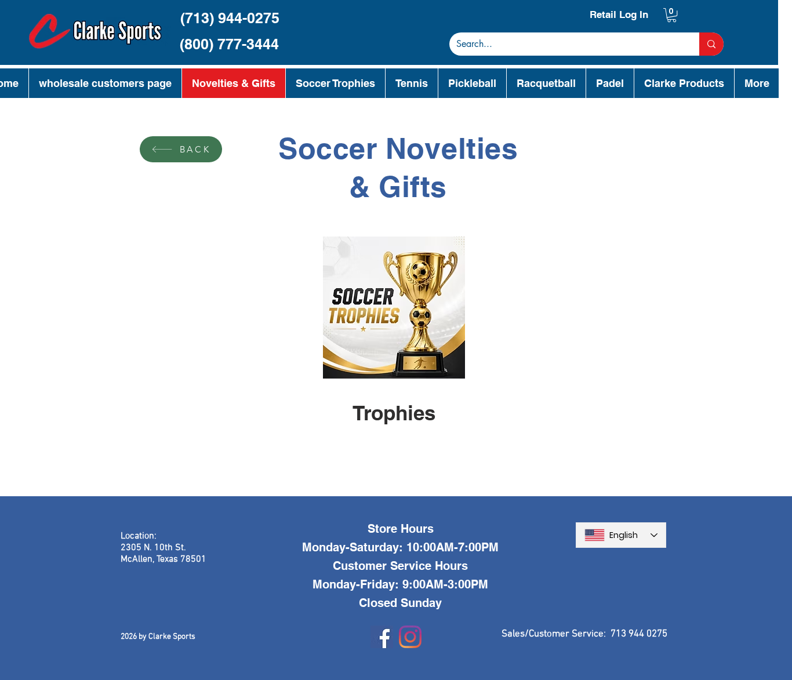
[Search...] (711, 44)
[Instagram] (410, 637)
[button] (671, 15)
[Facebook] (381, 637)
